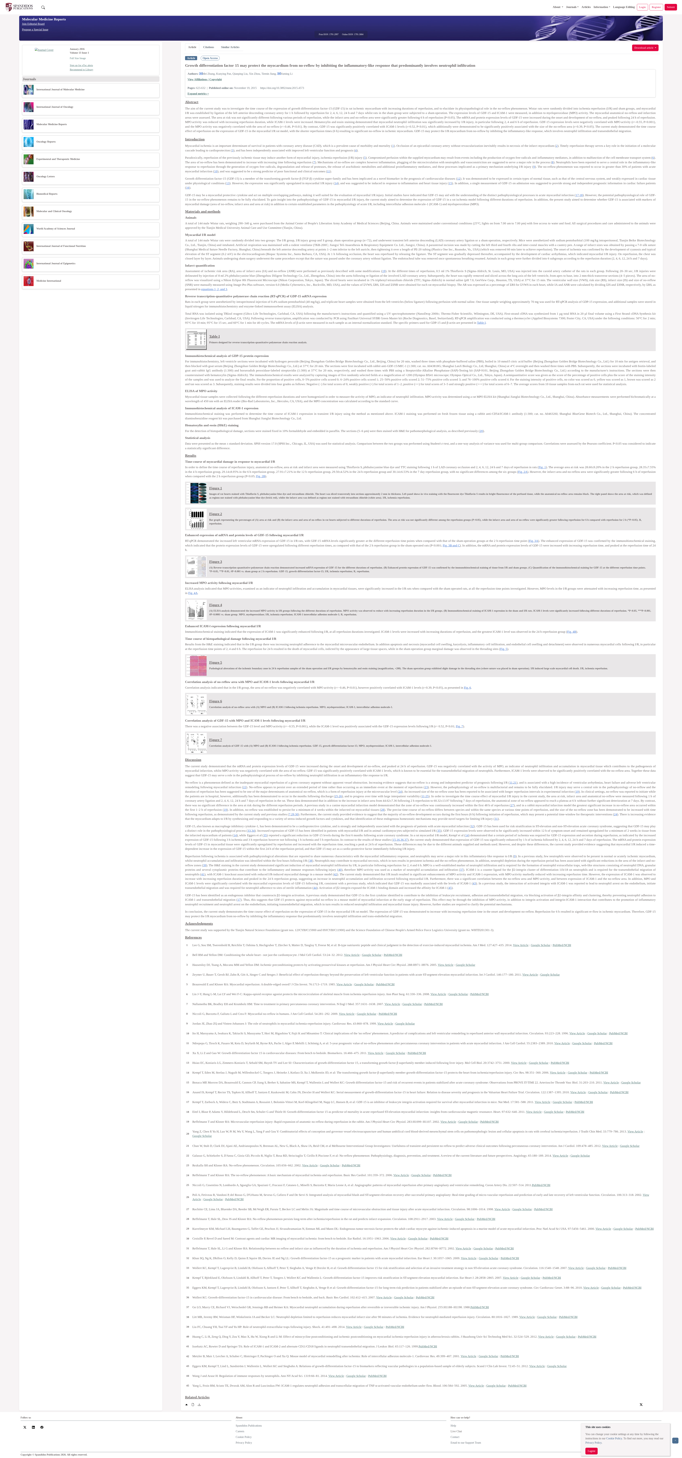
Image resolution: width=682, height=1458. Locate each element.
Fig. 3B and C (451, 545)
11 (328, 171)
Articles (586, 7)
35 (439, 830)
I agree (591, 1450)
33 (249, 830)
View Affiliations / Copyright (205, 79)
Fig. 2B (260, 476)
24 (400, 791)
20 (481, 431)
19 (383, 271)
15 (450, 183)
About (557, 7)
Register (656, 7)
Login (642, 7)
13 (227, 183)
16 (187, 187)
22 (244, 787)
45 (450, 888)
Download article (644, 47)
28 (382, 809)
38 (310, 860)
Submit (671, 7)
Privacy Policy (593, 1442)
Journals (571, 7)
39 (204, 865)
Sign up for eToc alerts (81, 65)
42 (335, 874)
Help (453, 1425)
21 (514, 782)
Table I (481, 322)
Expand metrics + (198, 93)
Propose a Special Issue (35, 29)
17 (577, 195)
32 (472, 826)
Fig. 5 (503, 649)
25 (336, 796)
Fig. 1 (542, 467)
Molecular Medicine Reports (44, 19)
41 (202, 874)
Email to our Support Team (466, 1442)
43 (474, 883)
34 (253, 830)
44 (315, 888)
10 (215, 171)
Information (601, 7)
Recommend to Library (81, 69)
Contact (455, 1436)
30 (296, 814)
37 (406, 839)
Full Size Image (78, 58)
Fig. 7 (459, 726)
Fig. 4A (192, 593)
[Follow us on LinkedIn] (33, 1427)
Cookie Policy (614, 1438)
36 (402, 839)
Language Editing (624, 7)
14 (336, 183)
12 (458, 178)
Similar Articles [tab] (230, 47)
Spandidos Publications (249, 1425)
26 (340, 796)
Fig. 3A (533, 541)
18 (581, 195)
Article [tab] (192, 47)
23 (426, 787)
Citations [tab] (208, 47)
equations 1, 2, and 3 (214, 289)
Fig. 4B (571, 631)
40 (340, 869)
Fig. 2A (522, 472)
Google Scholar (540, 945)
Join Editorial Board (33, 23)
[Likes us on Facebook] (41, 1427)
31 (496, 818)
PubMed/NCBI (562, 945)
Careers (240, 1431)
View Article (521, 945)
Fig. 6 (467, 687)
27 (512, 805)
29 (292, 814)
